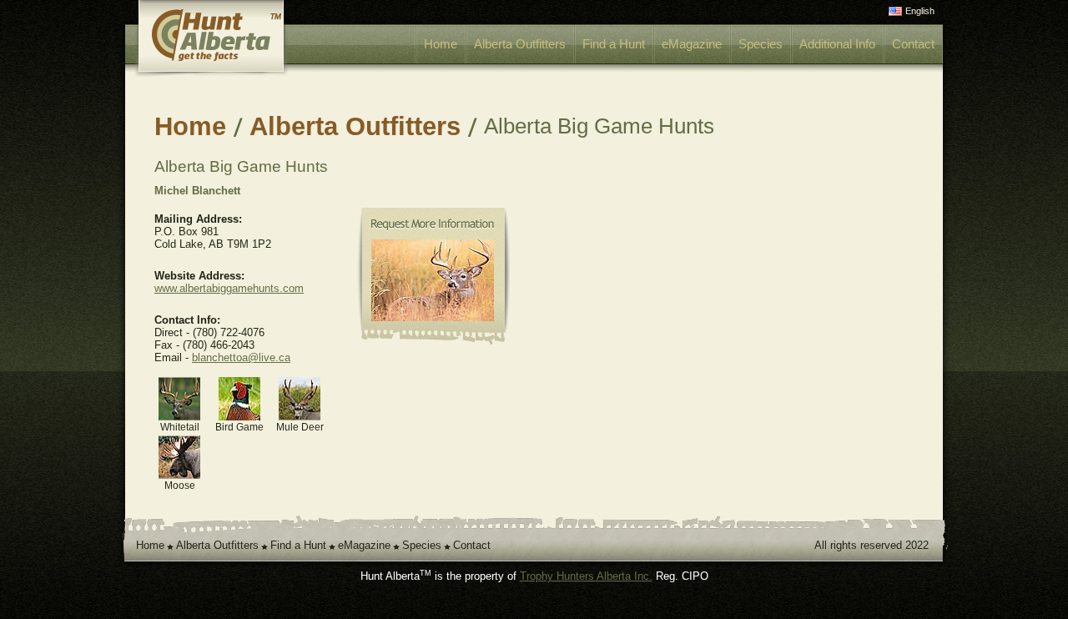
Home (440, 44)
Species (760, 44)
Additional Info (837, 44)
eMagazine (692, 44)
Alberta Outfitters (520, 44)
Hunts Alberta (229, 39)
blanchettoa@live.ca (241, 357)
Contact (913, 44)
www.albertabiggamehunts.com (229, 288)
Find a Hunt (613, 44)
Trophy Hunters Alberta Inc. (586, 576)
